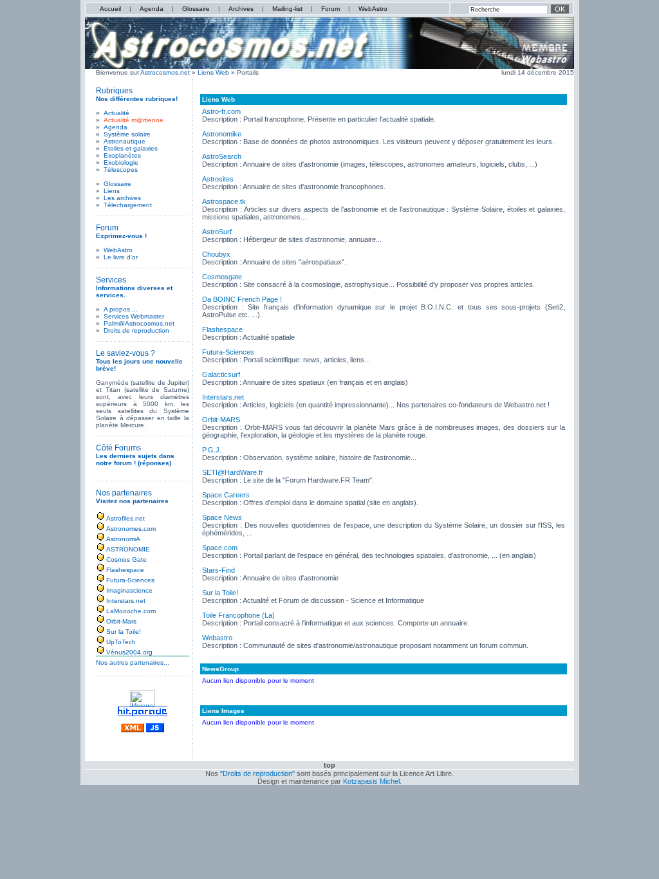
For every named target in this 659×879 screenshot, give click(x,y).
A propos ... (121, 309)
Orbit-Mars (121, 621)
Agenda (151, 8)
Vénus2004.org (129, 652)
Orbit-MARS (221, 419)
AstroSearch (221, 156)
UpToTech (121, 641)
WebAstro (372, 8)
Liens (112, 190)
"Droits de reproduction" (257, 773)
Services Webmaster (134, 316)
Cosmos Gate (126, 559)
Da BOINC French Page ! (242, 299)
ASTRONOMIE (128, 549)
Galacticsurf (221, 374)
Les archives (122, 197)
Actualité (116, 112)
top (329, 765)
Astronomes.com (131, 528)
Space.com (219, 547)
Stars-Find (218, 570)
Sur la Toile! (123, 631)
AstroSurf (217, 232)
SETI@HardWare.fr (232, 472)
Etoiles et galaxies (131, 148)
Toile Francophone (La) (238, 615)
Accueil (110, 8)
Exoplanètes (122, 155)
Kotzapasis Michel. (372, 781)
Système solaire (127, 134)
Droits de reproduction (136, 330)
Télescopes (121, 169)
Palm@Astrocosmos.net (139, 323)
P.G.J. (211, 450)
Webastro (217, 638)
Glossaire (196, 8)
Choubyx (216, 254)
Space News (222, 517)
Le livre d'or (121, 257)
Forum (330, 8)
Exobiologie (121, 162)
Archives (241, 8)
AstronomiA (123, 538)
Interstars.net (125, 600)
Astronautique (124, 141)
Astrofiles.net (125, 518)
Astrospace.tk (224, 201)
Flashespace (125, 569)
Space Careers (226, 495)
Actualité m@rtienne (133, 120)
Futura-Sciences (130, 580)
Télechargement (128, 204)
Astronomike (221, 134)
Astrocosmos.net (165, 72)
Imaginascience (129, 590)
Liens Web (214, 72)
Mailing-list (287, 8)
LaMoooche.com (131, 611)
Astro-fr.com (221, 111)
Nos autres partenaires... (132, 662)
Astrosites (218, 179)
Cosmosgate (222, 277)
